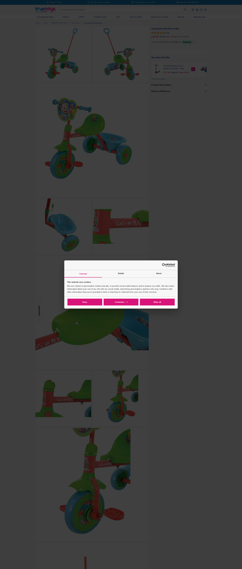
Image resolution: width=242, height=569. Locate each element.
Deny (84, 302)
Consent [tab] (83, 274)
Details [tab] (121, 273)
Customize (119, 302)
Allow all (157, 302)
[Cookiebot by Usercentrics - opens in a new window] (164, 265)
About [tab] (159, 273)
